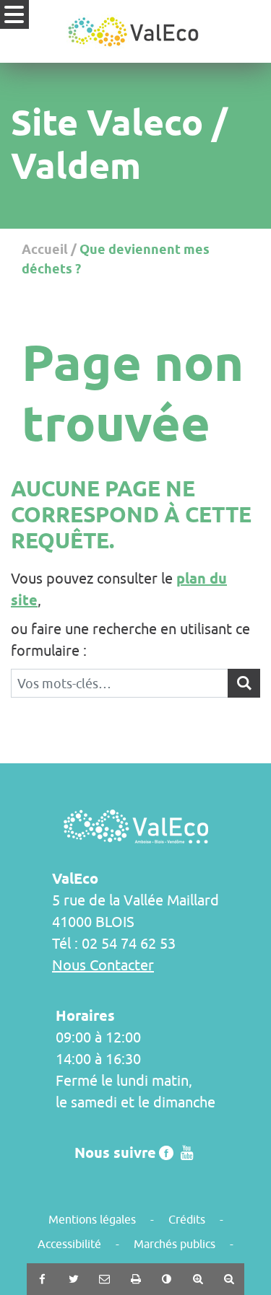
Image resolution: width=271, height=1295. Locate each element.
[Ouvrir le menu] (14, 14)
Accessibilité (69, 1243)
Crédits (186, 1219)
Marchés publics (174, 1243)
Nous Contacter (103, 965)
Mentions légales (92, 1219)
